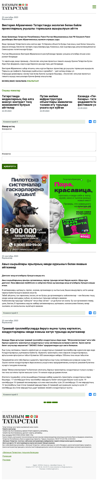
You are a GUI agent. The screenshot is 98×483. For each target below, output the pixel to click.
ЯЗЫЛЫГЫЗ (32, 81)
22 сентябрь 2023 (10, 17)
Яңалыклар (7, 19)
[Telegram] (94, 121)
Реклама (6, 460)
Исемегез (6, 154)
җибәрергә (10, 166)
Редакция (7, 456)
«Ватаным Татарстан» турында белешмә (20, 453)
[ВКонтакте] (90, 121)
